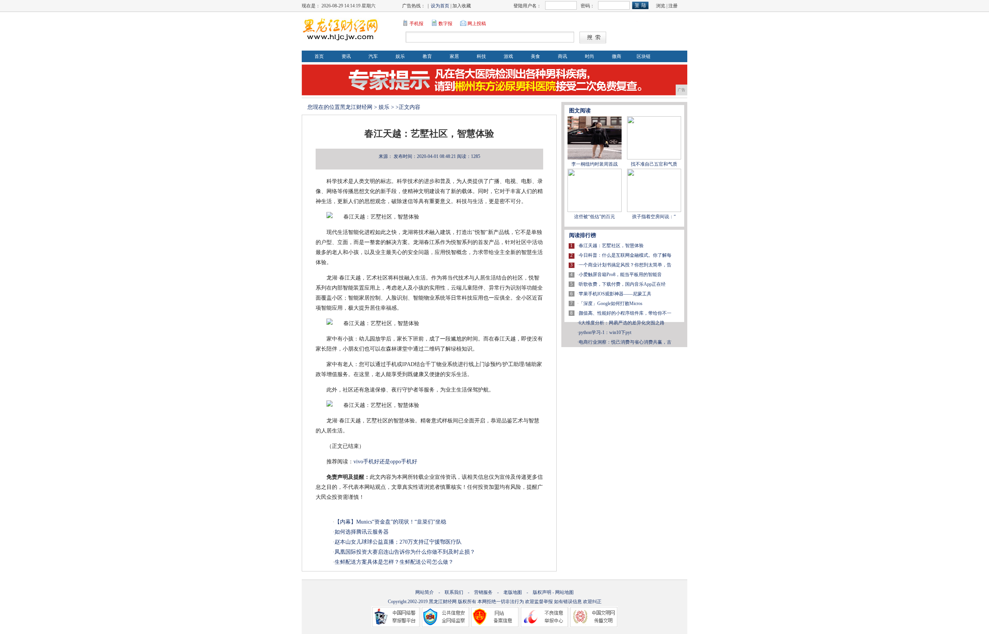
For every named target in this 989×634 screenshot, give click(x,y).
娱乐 (400, 56)
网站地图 (564, 592)
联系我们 (454, 592)
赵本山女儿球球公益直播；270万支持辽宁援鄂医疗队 (398, 542)
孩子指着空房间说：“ (654, 216)
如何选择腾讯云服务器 (362, 532)
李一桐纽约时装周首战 (594, 164)
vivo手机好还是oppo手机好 (385, 461)
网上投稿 (476, 23)
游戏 (508, 56)
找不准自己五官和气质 (654, 164)
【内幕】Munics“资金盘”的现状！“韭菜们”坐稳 (390, 522)
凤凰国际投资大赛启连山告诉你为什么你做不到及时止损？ (405, 552)
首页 (319, 56)
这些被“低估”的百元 (594, 216)
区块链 (644, 56)
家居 (454, 56)
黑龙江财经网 (356, 107)
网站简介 (424, 592)
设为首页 (440, 5)
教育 (427, 56)
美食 (535, 56)
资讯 (346, 56)
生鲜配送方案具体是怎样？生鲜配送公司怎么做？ (394, 562)
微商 (616, 56)
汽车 (373, 56)
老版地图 (512, 592)
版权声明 (542, 592)
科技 (481, 56)
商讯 (562, 56)
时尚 (589, 56)
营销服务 (483, 592)
